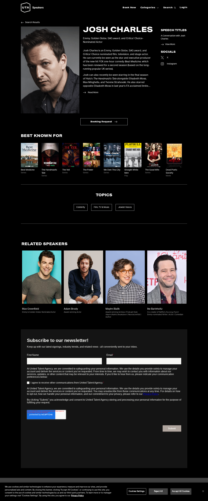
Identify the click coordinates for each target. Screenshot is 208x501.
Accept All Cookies (181, 491)
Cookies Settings (137, 491)
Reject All (158, 491)
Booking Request (101, 122)
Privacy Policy (77, 496)
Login (183, 8)
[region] (104, 492)
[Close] (203, 491)
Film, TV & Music (101, 207)
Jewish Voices (125, 207)
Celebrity (80, 207)
